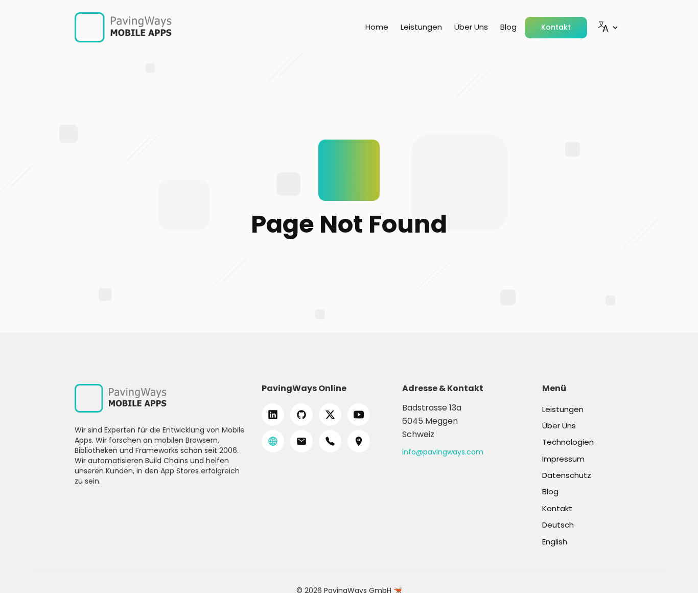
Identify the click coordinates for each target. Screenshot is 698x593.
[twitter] (330, 414)
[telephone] (330, 441)
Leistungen (421, 26)
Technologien (568, 442)
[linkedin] (273, 414)
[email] (301, 441)
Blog (508, 26)
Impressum (563, 458)
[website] (273, 441)
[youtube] (358, 414)
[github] (301, 414)
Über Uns (471, 26)
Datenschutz (566, 475)
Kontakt (556, 27)
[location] (358, 441)
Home (376, 26)
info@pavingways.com (442, 452)
